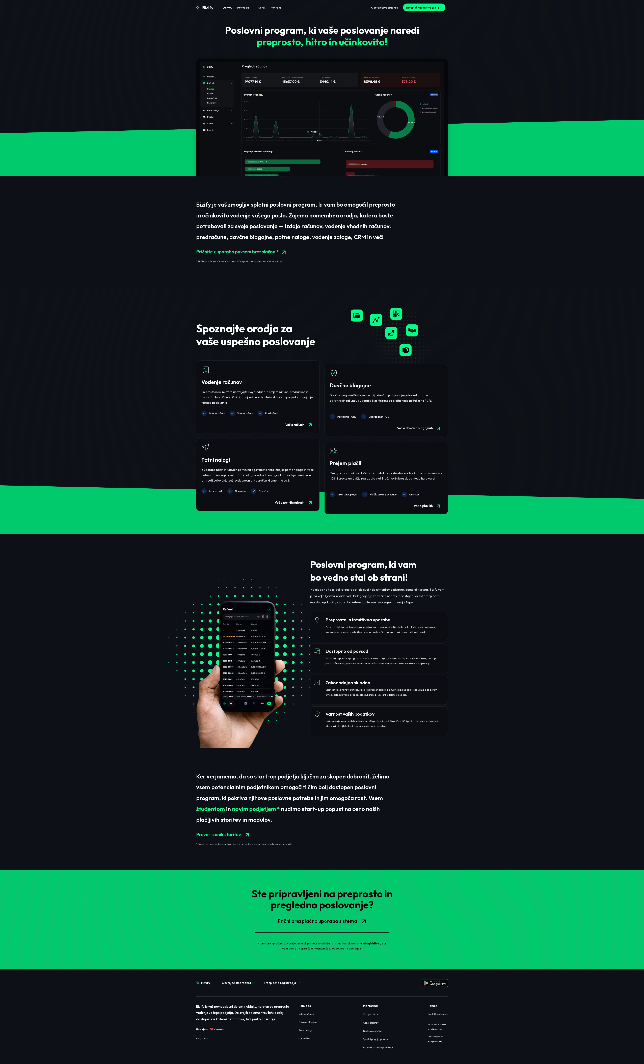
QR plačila (304, 1038)
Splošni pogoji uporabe (376, 1039)
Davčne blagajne (350, 385)
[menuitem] (227, 7)
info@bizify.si (371, 943)
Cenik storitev (371, 1022)
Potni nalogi (215, 459)
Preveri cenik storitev (224, 834)
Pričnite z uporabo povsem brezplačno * (242, 252)
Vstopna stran (371, 1014)
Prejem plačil (345, 463)
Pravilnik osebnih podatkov (378, 1047)
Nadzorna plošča (372, 1030)
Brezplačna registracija (282, 983)
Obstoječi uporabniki (238, 983)
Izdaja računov (306, 1014)
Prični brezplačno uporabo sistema (323, 921)
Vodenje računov (221, 382)
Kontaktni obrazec (438, 1014)
